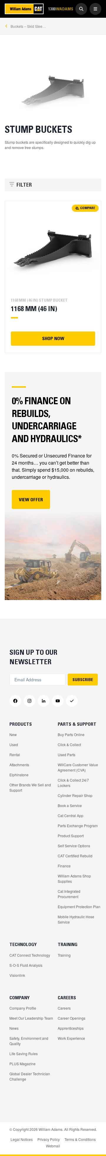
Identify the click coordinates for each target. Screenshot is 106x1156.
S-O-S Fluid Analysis (25, 965)
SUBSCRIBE (82, 679)
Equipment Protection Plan (79, 906)
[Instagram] (29, 701)
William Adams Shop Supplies (74, 878)
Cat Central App (70, 815)
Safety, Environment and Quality (28, 1041)
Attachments (19, 764)
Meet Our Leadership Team (31, 1018)
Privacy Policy (48, 1139)
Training (64, 955)
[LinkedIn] (43, 701)
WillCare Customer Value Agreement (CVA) (78, 767)
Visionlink (17, 975)
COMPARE (87, 208)
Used (13, 744)
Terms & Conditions (80, 1139)
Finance (64, 865)
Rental (14, 754)
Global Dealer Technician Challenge (29, 1076)
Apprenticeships (71, 1028)
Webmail (53, 1145)
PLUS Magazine (22, 1063)
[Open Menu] (95, 9)
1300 (60, 9)
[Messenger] (72, 701)
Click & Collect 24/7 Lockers (73, 782)
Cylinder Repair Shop (75, 795)
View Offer (31, 499)
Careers (64, 1008)
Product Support (71, 835)
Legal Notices (22, 1139)
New (13, 734)
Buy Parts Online (71, 734)
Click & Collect (69, 744)
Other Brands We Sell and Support (30, 787)
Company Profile (22, 1008)
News (14, 1028)
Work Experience (71, 1038)
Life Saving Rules (23, 1053)
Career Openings (71, 1018)
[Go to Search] (81, 9)
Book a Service (70, 805)
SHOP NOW (53, 338)
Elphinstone (19, 774)
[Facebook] (15, 701)
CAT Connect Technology (29, 955)
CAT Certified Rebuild (75, 855)
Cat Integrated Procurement (69, 894)
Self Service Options (74, 845)
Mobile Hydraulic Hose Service (76, 919)
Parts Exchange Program (78, 825)
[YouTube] (58, 701)
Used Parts (66, 754)
